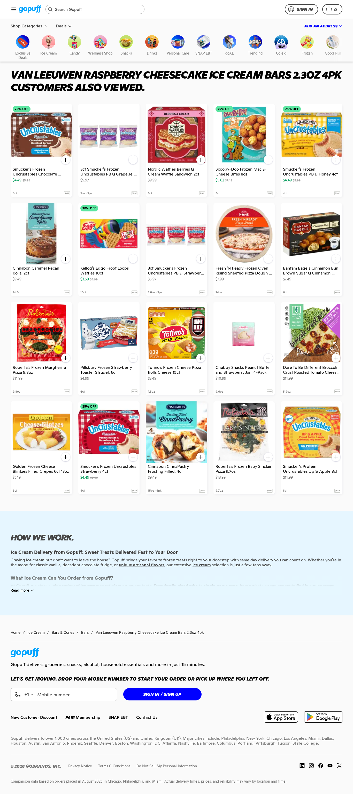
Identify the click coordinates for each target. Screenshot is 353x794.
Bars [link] (85, 632)
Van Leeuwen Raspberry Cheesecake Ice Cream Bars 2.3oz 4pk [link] (150, 632)
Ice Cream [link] (36, 632)
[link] (30, 9)
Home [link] (15, 632)
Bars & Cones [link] (63, 632)
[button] (332, 9)
